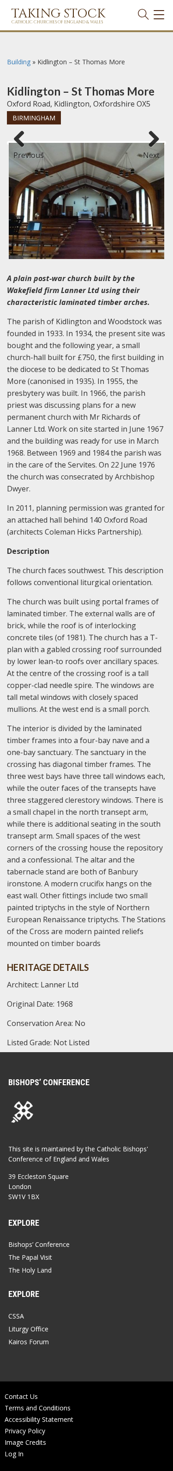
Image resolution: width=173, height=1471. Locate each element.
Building (18, 61)
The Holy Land (30, 1270)
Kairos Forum (28, 1341)
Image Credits (25, 1442)
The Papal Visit (30, 1257)
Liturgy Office (28, 1328)
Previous (22, 151)
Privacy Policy (25, 1430)
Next (151, 151)
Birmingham (33, 117)
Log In (14, 1453)
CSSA (16, 1316)
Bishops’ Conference (39, 1244)
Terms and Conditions (38, 1407)
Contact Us (21, 1396)
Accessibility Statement (39, 1419)
